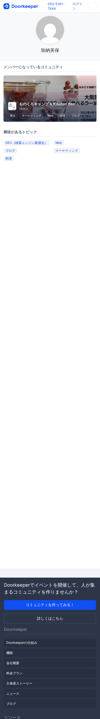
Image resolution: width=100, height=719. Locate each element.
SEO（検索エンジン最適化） (26, 143)
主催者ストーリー (19, 683)
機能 (9, 653)
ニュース (12, 693)
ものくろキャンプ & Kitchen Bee (47, 104)
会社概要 (12, 663)
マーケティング (31, 115)
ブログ (75, 115)
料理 (62, 115)
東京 (13, 115)
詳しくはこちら (50, 618)
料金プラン (14, 673)
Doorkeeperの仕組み (21, 642)
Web (50, 115)
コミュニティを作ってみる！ (50, 604)
